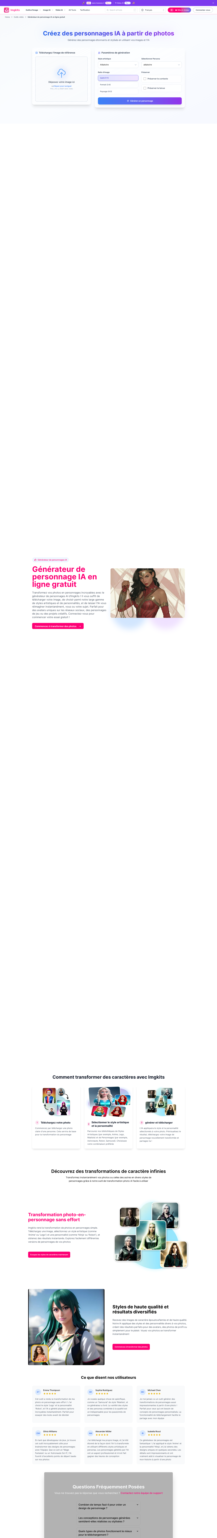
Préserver (145, 72)
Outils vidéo (19, 17)
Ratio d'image (104, 72)
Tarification (85, 10)
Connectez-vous (203, 10)
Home (7, 17)
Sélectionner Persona (150, 59)
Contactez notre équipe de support (142, 1493)
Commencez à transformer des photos (55, 626)
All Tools (72, 10)
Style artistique (104, 59)
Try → (108, 3)
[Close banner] (213, 3)
